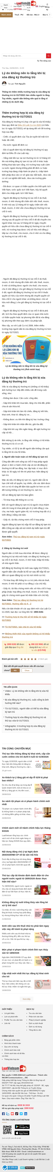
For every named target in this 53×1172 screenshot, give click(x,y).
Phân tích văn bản (36, 1017)
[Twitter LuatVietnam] (21, 1114)
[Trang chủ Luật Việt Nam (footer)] (26, 1068)
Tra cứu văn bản (35, 1013)
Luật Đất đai (39, 1159)
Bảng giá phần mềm (12, 1040)
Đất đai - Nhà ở (33, 15)
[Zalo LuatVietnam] (7, 1114)
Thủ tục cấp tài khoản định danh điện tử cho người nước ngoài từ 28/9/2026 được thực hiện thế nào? (25, 878)
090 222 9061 (37, 644)
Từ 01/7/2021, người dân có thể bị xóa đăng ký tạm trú (27, 710)
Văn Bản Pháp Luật (9, 1159)
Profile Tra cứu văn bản (13, 1020)
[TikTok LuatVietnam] (16, 1114)
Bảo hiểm (47, 15)
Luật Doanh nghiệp (26, 1159)
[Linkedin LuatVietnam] (25, 1114)
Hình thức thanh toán (12, 1043)
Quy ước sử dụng (11, 1047)
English (41, 6)
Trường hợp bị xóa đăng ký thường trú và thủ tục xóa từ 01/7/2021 (25, 719)
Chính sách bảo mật (12, 1050)
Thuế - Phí (19, 15)
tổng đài (19, 647)
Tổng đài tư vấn (35, 1030)
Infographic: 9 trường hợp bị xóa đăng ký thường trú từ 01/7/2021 (25, 728)
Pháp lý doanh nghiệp (37, 1020)
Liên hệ (7, 1023)
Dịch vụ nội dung (35, 1027)
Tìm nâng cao (45, 61)
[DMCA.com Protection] (27, 1169)
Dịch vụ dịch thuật (36, 1023)
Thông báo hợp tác (11, 1059)
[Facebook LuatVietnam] (3, 1114)
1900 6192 (11, 644)
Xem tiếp (26, 999)
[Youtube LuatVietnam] (12, 1114)
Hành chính (6, 15)
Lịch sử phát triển (11, 1017)
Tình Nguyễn (20, 84)
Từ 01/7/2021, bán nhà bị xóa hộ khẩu (23, 627)
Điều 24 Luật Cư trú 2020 (29, 125)
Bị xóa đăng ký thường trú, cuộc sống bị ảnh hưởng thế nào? (27, 701)
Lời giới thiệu (9, 1013)
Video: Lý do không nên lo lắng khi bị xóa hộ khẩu (27, 693)
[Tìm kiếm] (48, 55)
